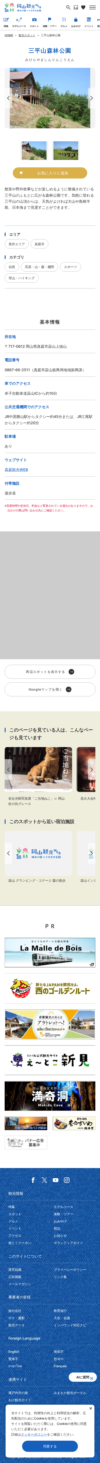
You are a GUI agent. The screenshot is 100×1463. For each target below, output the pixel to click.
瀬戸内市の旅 (18, 1393)
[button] (91, 1377)
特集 (6, 26)
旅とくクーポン (19, 1243)
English (13, 1352)
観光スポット (27, 35)
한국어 (58, 1359)
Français (60, 1366)
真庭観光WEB (16, 469)
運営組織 (14, 1269)
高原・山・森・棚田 (39, 267)
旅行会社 (14, 1311)
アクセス (14, 1236)
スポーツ (70, 267)
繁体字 (13, 1359)
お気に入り (83, 7)
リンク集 (60, 1277)
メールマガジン (19, 1284)
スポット (34, 26)
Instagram (67, 1180)
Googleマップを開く (46, 689)
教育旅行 (60, 1311)
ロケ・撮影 (16, 1318)
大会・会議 (62, 1318)
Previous (7, 98)
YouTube (55, 1180)
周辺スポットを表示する (45, 672)
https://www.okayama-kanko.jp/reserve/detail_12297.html (38, 857)
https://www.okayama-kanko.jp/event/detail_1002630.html (38, 777)
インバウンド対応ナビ (70, 1325)
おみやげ (75, 26)
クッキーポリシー (34, 1434)
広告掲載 (14, 1277)
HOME (9, 35)
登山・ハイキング (22, 278)
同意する (50, 1446)
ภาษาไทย (15, 1366)
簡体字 (58, 1352)
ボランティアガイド (68, 1243)
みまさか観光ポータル (70, 1393)
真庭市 (39, 244)
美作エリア (17, 244)
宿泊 (57, 1228)
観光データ (16, 1325)
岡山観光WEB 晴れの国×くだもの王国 (23, 7)
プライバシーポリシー (70, 1269)
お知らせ (60, 1236)
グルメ (63, 26)
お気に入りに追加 (52, 173)
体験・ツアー (50, 26)
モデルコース (19, 26)
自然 (12, 267)
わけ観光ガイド (19, 1400)
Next (92, 98)
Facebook (33, 1180)
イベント (88, 26)
